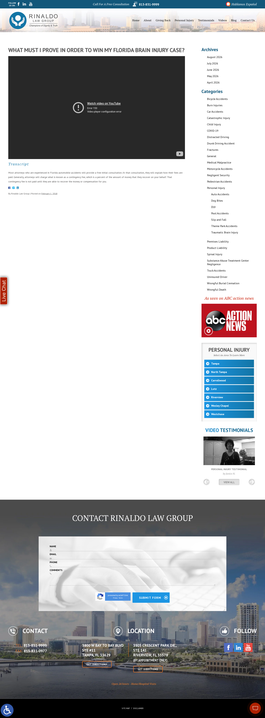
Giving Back (163, 20)
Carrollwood (218, 380)
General (211, 156)
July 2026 (212, 63)
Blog (234, 20)
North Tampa (219, 372)
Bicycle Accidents (217, 99)
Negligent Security (218, 175)
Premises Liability (218, 241)
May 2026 (212, 76)
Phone (53, 562)
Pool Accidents (220, 213)
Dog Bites (217, 200)
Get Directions (97, 664)
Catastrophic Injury (218, 118)
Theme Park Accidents (224, 226)
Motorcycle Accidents (220, 169)
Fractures (212, 150)
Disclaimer (138, 708)
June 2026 (213, 70)
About (148, 20)
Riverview (217, 397)
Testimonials (206, 20)
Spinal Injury (214, 254)
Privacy (115, 598)
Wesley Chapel (220, 406)
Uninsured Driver (217, 277)
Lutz (214, 389)
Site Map (126, 708)
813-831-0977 (35, 651)
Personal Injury (184, 20)
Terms (121, 598)
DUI (213, 207)
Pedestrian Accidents (219, 181)
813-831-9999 (149, 4)
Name (53, 546)
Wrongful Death (216, 289)
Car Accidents (215, 111)
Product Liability (217, 248)
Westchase (217, 414)
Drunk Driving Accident (221, 143)
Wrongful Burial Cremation (223, 283)
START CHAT (242, 690)
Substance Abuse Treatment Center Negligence (228, 262)
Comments (56, 570)
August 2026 (214, 57)
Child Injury (214, 124)
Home (136, 20)
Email (53, 554)
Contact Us (248, 20)
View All (229, 482)
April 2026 (213, 82)
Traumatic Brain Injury (224, 232)
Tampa (215, 363)
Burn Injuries (214, 105)
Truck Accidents (216, 270)
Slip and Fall (218, 220)
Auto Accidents (220, 194)
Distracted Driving (218, 137)
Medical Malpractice (219, 162)
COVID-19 (212, 131)
